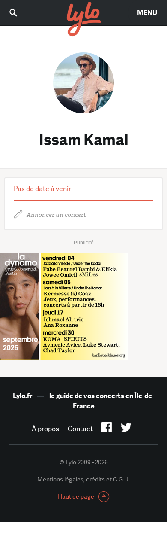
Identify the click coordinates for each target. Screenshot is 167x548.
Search (19, 12)
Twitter (126, 429)
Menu (147, 12)
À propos (45, 428)
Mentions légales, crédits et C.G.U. (83, 479)
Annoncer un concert (56, 215)
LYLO (83, 19)
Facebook (106, 429)
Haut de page (76, 496)
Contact (80, 428)
